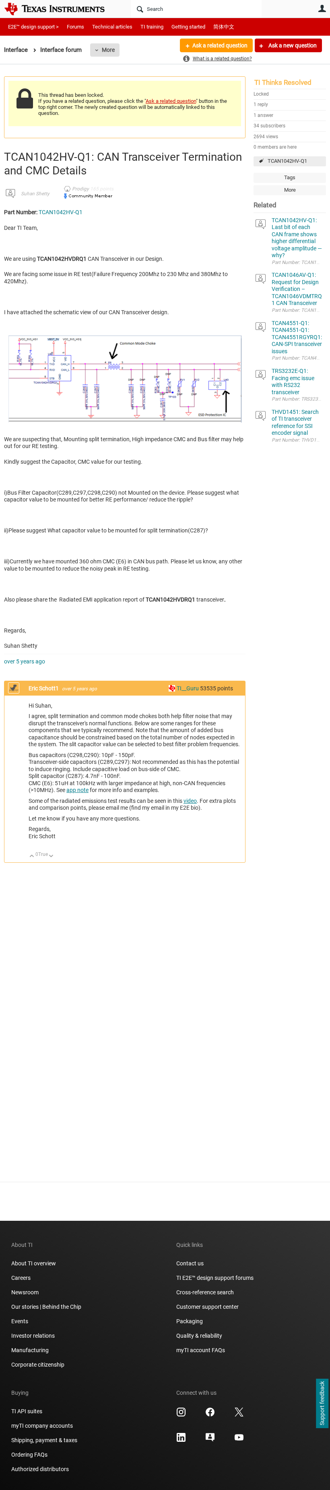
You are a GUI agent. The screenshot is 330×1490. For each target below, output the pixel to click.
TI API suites (26, 1411)
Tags (289, 177)
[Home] (60, 8)
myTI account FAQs (200, 1350)
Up (32, 856)
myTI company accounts (42, 1425)
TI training (151, 27)
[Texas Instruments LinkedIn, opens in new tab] (181, 1440)
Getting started (188, 27)
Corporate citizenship (37, 1364)
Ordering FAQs (29, 1454)
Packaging (189, 1321)
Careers (21, 1278)
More (108, 50)
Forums (75, 27)
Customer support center (207, 1307)
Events (19, 1321)
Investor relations (33, 1335)
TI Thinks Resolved (282, 82)
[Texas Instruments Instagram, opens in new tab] (181, 1415)
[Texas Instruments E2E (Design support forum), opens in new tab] (210, 1440)
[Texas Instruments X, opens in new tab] (239, 1415)
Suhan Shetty (35, 193)
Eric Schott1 (44, 688)
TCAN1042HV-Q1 (287, 161)
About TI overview (33, 1263)
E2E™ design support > (33, 27)
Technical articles (112, 27)
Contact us (190, 1263)
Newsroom (25, 1292)
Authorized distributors (40, 1469)
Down (51, 856)
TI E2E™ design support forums (215, 1278)
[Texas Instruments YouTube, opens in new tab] (239, 1440)
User (322, 8)
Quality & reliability (199, 1335)
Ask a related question (220, 45)
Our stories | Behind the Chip (46, 1307)
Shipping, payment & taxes (44, 1440)
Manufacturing (30, 1350)
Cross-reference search (205, 1292)
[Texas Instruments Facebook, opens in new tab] (210, 1415)
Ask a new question (292, 45)
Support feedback (322, 1404)
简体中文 (223, 27)
